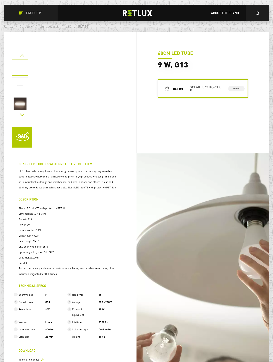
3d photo (236, 88)
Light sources (49, 26)
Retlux (8, 26)
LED (69, 26)
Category (26, 26)
